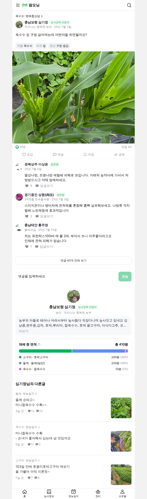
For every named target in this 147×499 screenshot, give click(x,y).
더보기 (24, 331)
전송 (125, 276)
